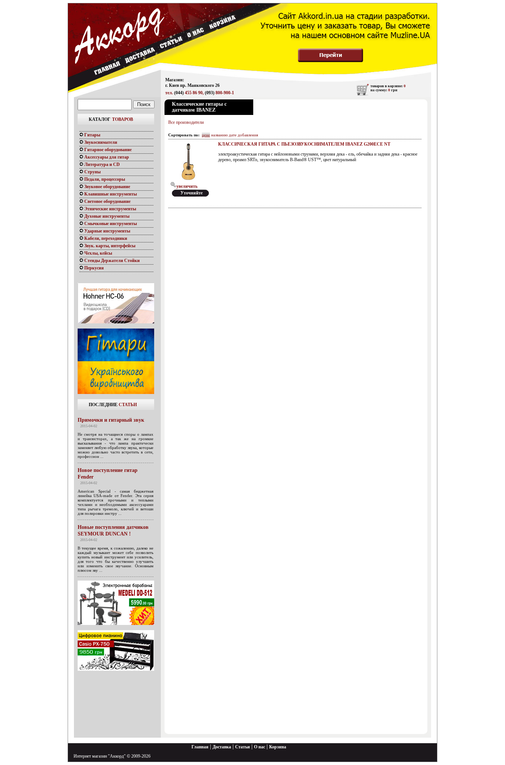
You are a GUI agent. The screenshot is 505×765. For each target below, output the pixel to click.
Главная (200, 746)
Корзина (277, 746)
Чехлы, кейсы (97, 253)
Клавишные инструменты (110, 194)
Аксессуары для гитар (106, 157)
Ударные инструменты (106, 231)
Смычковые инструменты (110, 223)
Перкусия (93, 268)
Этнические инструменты (109, 208)
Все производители (186, 122)
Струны (92, 171)
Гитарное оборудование (107, 149)
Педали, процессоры (104, 179)
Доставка (222, 746)
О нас (259, 746)
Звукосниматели (100, 142)
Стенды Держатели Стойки (111, 260)
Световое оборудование (107, 201)
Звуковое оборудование (106, 186)
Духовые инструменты (106, 216)
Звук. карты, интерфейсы (109, 245)
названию (219, 135)
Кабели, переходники (105, 238)
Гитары (91, 134)
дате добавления (243, 135)
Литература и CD (101, 164)
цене (206, 135)
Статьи (242, 746)
